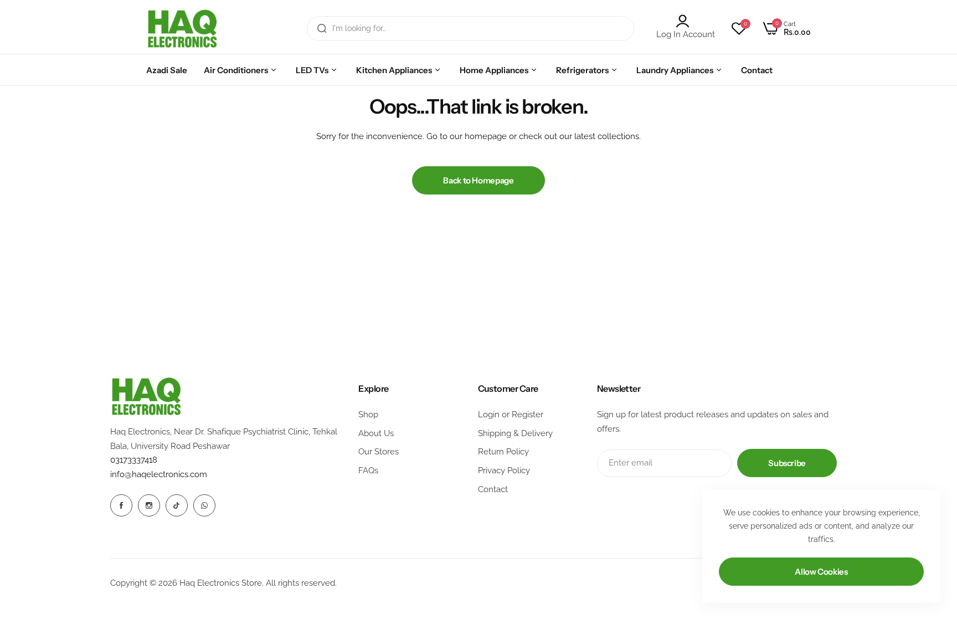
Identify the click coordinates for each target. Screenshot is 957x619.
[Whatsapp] (204, 505)
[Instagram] (149, 505)
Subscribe (787, 463)
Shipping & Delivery (515, 433)
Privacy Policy (504, 470)
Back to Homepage (478, 180)
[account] (685, 21)
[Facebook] (121, 505)
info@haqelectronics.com (158, 474)
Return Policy (503, 452)
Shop (368, 415)
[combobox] (470, 28)
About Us (376, 433)
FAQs (368, 470)
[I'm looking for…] (322, 28)
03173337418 (133, 460)
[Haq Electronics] (182, 28)
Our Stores (378, 452)
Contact (493, 489)
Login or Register (510, 415)
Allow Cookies (821, 571)
